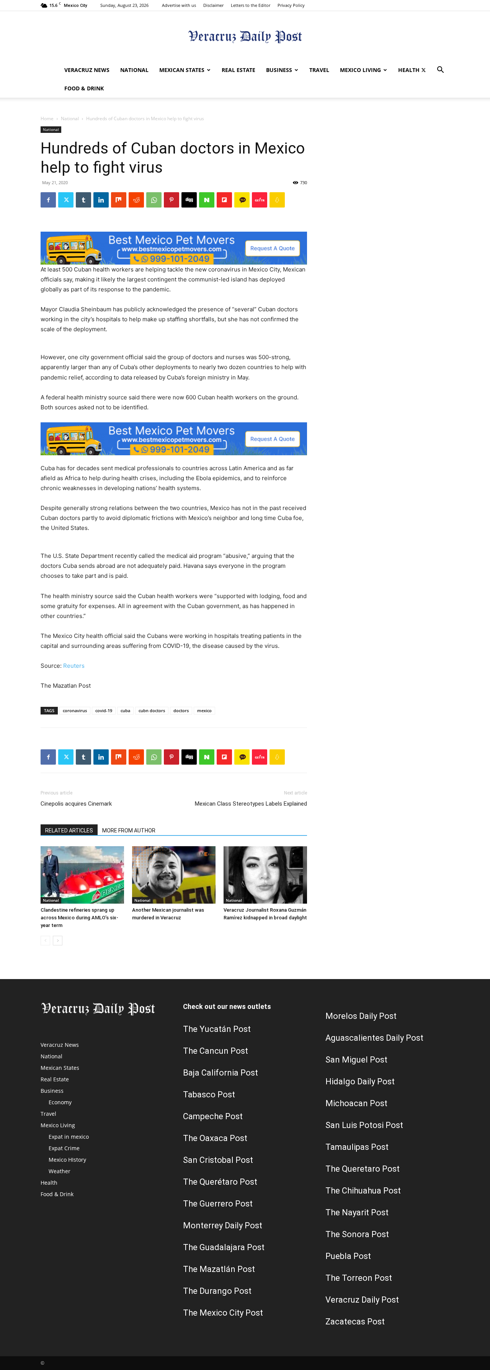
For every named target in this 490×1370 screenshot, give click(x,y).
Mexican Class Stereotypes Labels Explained (251, 803)
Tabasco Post (209, 1094)
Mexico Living (360, 70)
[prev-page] (45, 940)
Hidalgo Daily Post (360, 1081)
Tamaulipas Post (357, 1147)
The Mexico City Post (223, 1313)
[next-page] (57, 940)
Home (47, 118)
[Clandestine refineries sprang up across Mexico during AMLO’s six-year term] (82, 875)
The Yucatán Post (217, 1029)
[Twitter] (423, 70)
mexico (204, 710)
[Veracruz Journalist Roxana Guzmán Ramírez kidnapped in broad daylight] (265, 875)
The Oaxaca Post (215, 1138)
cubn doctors (152, 710)
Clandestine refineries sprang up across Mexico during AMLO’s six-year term (79, 917)
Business (279, 70)
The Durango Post (217, 1291)
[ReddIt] (136, 200)
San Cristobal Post (218, 1160)
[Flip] (224, 200)
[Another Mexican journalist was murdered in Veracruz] (174, 875)
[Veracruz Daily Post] (245, 36)
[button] (440, 70)
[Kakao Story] (242, 200)
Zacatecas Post (355, 1321)
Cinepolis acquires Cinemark (76, 803)
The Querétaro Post (220, 1182)
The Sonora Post (357, 1234)
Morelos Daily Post (361, 1016)
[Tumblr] (83, 200)
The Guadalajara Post (224, 1247)
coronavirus (75, 710)
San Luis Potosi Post (364, 1125)
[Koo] (277, 200)
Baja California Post (220, 1072)
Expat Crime (64, 1148)
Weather (59, 1171)
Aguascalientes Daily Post (374, 1038)
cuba (125, 710)
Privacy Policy (291, 5)
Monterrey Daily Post (222, 1225)
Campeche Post (213, 1116)
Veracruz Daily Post (362, 1300)
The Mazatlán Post (219, 1269)
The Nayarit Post (357, 1212)
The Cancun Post (215, 1051)
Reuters (74, 665)
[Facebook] (48, 200)
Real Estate (238, 70)
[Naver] (206, 200)
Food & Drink (84, 88)
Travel (319, 70)
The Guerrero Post (218, 1203)
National (134, 70)
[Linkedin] (101, 200)
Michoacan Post (356, 1103)
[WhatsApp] (154, 200)
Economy (60, 1102)
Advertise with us (179, 5)
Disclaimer (213, 5)
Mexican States (181, 70)
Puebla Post (348, 1256)
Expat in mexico (69, 1136)
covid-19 (103, 710)
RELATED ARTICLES (69, 830)
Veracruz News (86, 70)
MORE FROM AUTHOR (128, 830)
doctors (181, 710)
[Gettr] (259, 200)
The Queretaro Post (362, 1169)
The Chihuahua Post (363, 1190)
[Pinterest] (171, 200)
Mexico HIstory (67, 1159)
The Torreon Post (358, 1278)
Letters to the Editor (250, 5)
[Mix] (118, 200)
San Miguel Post (356, 1059)
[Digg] (189, 200)
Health (409, 70)
